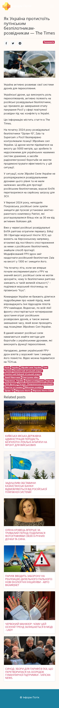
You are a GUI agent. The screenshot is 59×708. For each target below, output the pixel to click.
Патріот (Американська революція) (36, 384)
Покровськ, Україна (14, 380)
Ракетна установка (14, 387)
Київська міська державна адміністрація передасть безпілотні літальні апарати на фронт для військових (26, 440)
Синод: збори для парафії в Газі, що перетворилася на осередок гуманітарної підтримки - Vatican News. (29, 673)
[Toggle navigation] (52, 6)
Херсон (49, 380)
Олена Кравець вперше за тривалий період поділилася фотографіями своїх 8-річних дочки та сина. (25, 534)
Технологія (49, 42)
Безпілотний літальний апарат (28, 371)
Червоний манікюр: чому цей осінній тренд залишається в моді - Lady (29, 627)
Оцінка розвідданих (34, 380)
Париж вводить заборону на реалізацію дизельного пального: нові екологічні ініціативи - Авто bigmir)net (29, 580)
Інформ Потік (20, 6)
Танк (45, 367)
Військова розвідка (34, 387)
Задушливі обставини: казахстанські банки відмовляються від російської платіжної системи (26, 487)
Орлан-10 (9, 390)
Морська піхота (23, 390)
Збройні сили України (31, 367)
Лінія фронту (11, 384)
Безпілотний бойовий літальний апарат (23, 374)
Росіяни (8, 371)
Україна (15, 367)
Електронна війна (30, 377)
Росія (7, 367)
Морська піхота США (43, 390)
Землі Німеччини (12, 377)
